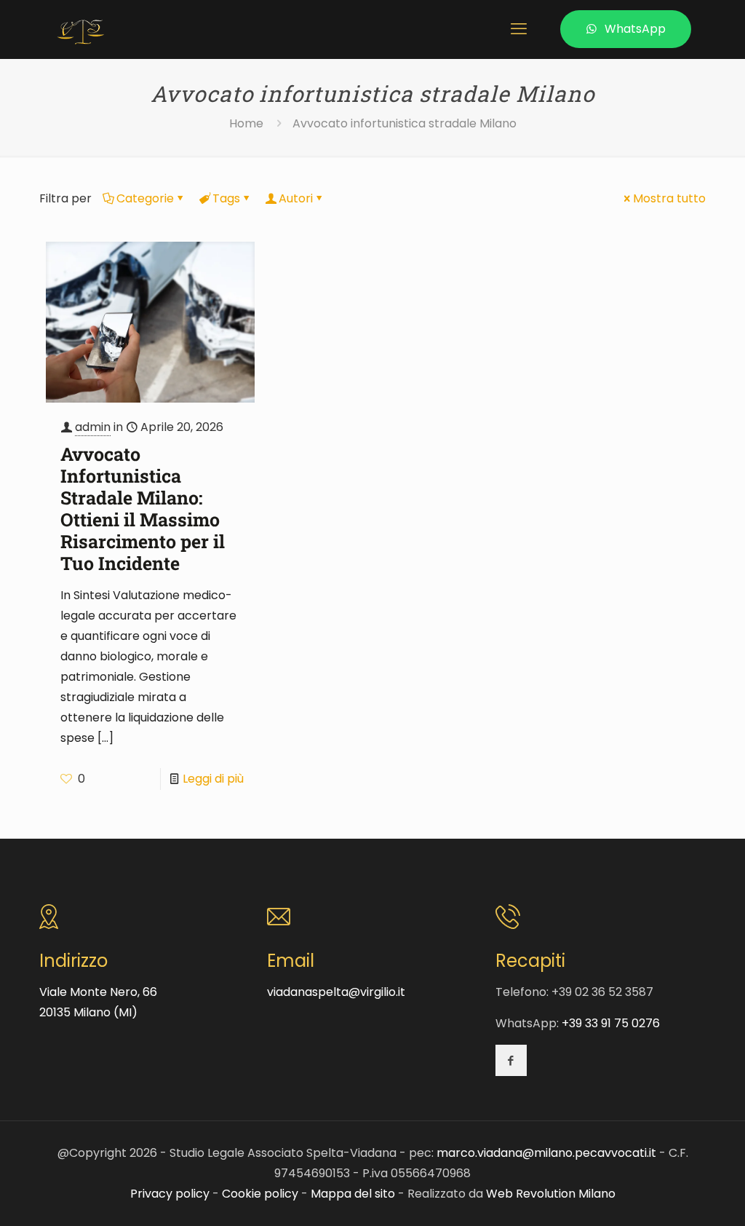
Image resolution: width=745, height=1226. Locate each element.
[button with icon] (511, 1060)
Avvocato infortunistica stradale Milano (404, 123)
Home (246, 123)
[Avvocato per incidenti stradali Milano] (81, 29)
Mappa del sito (353, 1193)
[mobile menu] (518, 29)
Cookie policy (260, 1193)
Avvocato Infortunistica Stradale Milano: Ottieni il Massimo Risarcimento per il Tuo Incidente (142, 508)
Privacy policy (170, 1193)
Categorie (145, 198)
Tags (226, 198)
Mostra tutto (669, 198)
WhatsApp (635, 28)
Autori (296, 198)
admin (93, 427)
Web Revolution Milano (550, 1193)
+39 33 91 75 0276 (611, 1023)
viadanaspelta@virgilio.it (336, 992)
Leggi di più (213, 778)
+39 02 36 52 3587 (602, 992)
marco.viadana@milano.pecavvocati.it (546, 1152)
